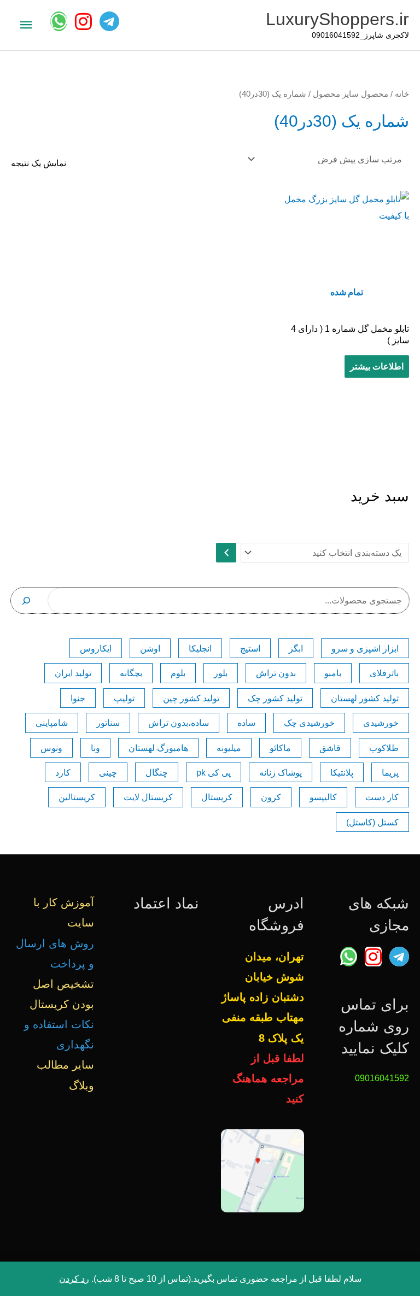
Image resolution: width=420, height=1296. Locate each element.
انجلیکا (200, 648)
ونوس (51, 748)
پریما (390, 772)
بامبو (332, 673)
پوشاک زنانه (280, 772)
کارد (63, 772)
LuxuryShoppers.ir (337, 19)
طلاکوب (384, 748)
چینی (108, 772)
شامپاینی (52, 723)
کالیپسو (323, 797)
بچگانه (131, 673)
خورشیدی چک (309, 723)
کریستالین (77, 797)
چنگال (156, 772)
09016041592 (382, 1078)
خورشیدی (381, 723)
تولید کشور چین (191, 698)
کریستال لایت (148, 797)
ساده (246, 723)
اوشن (150, 648)
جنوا (78, 698)
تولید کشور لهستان (365, 698)
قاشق (330, 748)
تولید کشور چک (275, 698)
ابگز (296, 648)
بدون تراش (276, 673)
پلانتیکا (341, 772)
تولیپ (124, 698)
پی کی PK (213, 772)
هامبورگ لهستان (158, 748)
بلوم (178, 673)
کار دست (382, 797)
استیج (250, 648)
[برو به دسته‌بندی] (226, 552)
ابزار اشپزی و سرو (365, 648)
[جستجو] (26, 600)
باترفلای (384, 673)
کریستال (216, 797)
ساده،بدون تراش (178, 723)
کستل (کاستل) (372, 822)
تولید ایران (73, 673)
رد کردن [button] (74, 1278)
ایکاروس (96, 648)
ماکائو (280, 748)
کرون (271, 797)
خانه (402, 93)
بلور (221, 673)
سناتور (108, 723)
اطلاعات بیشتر (377, 366)
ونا (95, 748)
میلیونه (229, 748)
